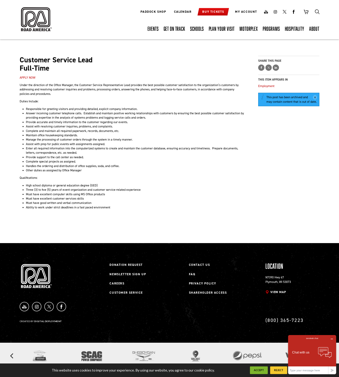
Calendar (183, 12)
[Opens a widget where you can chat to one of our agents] (312, 354)
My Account (246, 12)
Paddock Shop (153, 12)
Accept (259, 370)
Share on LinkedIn (276, 67)
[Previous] (12, 356)
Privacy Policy (202, 283)
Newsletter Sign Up (127, 274)
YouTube (24, 306)
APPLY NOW (27, 77)
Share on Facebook (261, 67)
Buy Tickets (213, 12)
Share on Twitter (268, 67)
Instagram (275, 11)
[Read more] (40, 356)
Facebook (293, 11)
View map (278, 292)
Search (317, 12)
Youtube (266, 11)
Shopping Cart (306, 12)
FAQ (192, 274)
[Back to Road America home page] (36, 16)
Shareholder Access (208, 293)
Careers (116, 283)
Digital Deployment (48, 321)
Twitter (284, 11)
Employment (266, 86)
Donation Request (126, 265)
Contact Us (199, 265)
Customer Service (126, 293)
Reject (278, 370)
